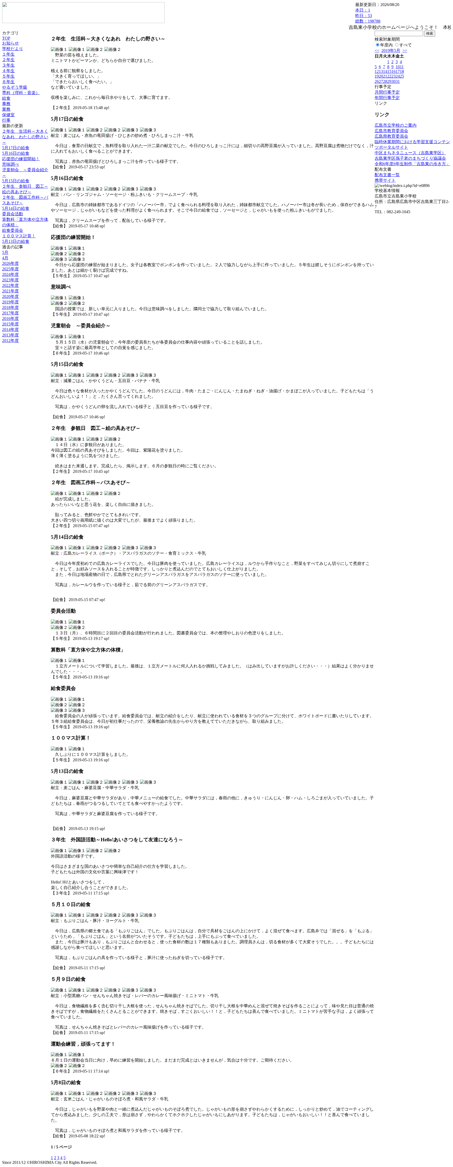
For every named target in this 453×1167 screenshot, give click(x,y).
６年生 (8, 81)
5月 (5, 252)
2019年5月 (390, 50)
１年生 (8, 54)
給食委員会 (12, 230)
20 (381, 76)
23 (393, 76)
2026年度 (10, 263)
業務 (6, 109)
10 (398, 67)
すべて (405, 45)
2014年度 (10, 329)
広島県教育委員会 (391, 136)
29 (389, 81)
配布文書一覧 (387, 175)
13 (381, 71)
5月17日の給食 (15, 148)
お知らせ (10, 43)
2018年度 (10, 307)
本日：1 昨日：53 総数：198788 (367, 15)
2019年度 (10, 302)
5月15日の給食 (15, 181)
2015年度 (10, 324)
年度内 (386, 45)
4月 (5, 258)
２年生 (8, 59)
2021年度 (10, 291)
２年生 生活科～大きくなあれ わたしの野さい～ (25, 136)
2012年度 (10, 340)
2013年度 (10, 335)
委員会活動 (12, 214)
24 (398, 76)
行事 (6, 120)
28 (385, 81)
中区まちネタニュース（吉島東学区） (410, 153)
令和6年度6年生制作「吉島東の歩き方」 (412, 164)
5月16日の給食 (15, 153)
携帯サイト (385, 180)
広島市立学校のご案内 (396, 125)
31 (398, 81)
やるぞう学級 (14, 87)
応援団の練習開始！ (21, 159)
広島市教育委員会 (391, 131)
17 (398, 71)
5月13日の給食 (15, 241)
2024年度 (10, 274)
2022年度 (10, 285)
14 (385, 71)
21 (385, 76)
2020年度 (10, 296)
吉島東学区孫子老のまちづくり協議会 (410, 158)
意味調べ (10, 164)
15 (389, 71)
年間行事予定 (387, 97)
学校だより (12, 48)
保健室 (8, 115)
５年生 (8, 76)
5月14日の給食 (15, 208)
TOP (6, 38)
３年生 (8, 65)
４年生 (8, 70)
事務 (6, 103)
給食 (6, 98)
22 (389, 76)
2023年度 (10, 280)
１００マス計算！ (19, 236)
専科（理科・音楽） (21, 92)
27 (381, 81)
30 (393, 81)
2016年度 (10, 318)
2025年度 (10, 269)
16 (393, 71)
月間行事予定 (387, 92)
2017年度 (10, 313)
